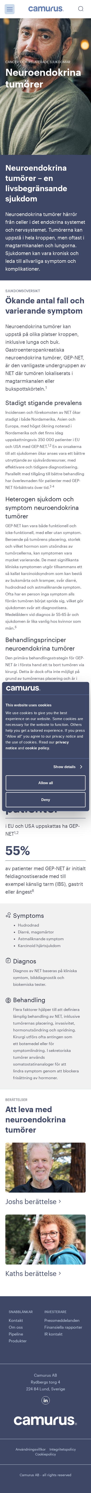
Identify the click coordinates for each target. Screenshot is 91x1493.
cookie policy (37, 748)
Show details (64, 767)
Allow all (45, 783)
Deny (45, 800)
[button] (10, 9)
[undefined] (46, 9)
